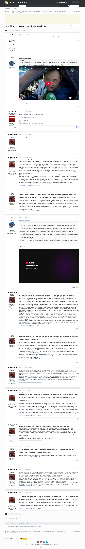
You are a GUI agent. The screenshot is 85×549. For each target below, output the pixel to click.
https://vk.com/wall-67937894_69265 (26, 117)
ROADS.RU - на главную (12, 6)
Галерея (38, 6)
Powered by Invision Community (42, 547)
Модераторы (8, 8)
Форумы (22, 6)
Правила (15, 8)
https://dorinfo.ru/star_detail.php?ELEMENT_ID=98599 (30, 485)
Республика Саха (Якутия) (30, 27)
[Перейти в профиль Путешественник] (12, 142)
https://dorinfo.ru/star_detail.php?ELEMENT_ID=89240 (30, 382)
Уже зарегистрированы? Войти (63, 2)
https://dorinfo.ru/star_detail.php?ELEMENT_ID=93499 (30, 440)
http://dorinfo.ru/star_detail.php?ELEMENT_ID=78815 (30, 185)
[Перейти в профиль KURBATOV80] (12, 119)
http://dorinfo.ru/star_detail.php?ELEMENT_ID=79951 (30, 210)
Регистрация (75, 2)
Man (12, 56)
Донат (56, 6)
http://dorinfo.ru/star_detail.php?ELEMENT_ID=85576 (30, 325)
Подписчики (73, 25)
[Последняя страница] (20, 30)
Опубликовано (25, 34)
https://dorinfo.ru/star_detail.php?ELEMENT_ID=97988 (30, 456)
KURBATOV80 (12, 111)
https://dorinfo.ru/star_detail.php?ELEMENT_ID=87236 (30, 358)
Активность (30, 6)
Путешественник (12, 134)
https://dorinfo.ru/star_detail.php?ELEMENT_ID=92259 (30, 415)
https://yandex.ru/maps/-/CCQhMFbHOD (27, 245)
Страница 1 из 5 (25, 30)
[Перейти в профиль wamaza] (7, 27)
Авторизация (67, 25)
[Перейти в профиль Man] (12, 63)
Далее (17, 30)
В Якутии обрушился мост (24, 220)
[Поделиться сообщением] (78, 34)
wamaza (15, 27)
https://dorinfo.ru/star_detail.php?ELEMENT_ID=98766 (30, 508)
